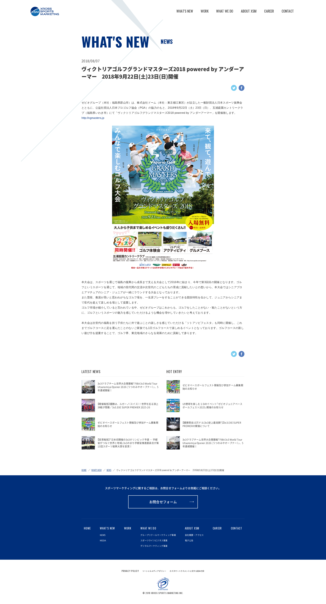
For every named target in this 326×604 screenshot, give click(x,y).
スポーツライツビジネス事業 (154, 540)
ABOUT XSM (249, 11)
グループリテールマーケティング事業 (158, 535)
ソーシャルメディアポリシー (154, 571)
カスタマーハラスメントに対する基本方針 (187, 571)
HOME (84, 470)
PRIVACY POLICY (130, 571)
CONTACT (288, 11)
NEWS (167, 41)
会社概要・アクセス (194, 535)
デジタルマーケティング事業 (154, 545)
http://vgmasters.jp (93, 117)
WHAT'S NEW (184, 11)
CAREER (269, 11)
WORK (205, 11)
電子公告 (189, 540)
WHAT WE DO (224, 11)
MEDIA (103, 540)
